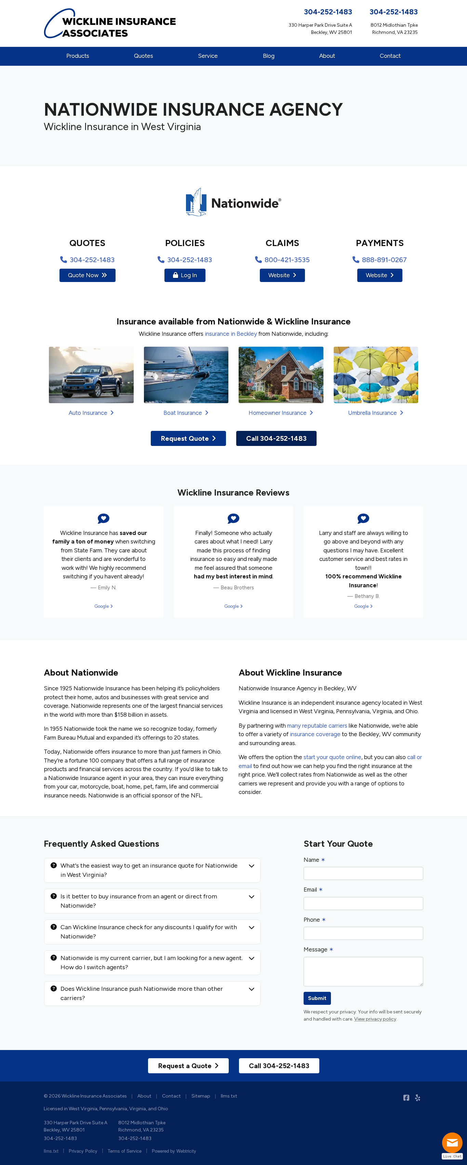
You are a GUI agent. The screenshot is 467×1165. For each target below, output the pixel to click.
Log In (189, 275)
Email (313, 889)
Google (103, 606)
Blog (269, 55)
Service (208, 55)
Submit (317, 998)
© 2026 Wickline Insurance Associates (85, 1096)
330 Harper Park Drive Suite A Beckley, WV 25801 (75, 1126)
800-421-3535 (287, 260)
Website (279, 275)
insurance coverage (315, 734)
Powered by (174, 1151)
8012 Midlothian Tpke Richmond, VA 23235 (141, 1126)
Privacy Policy (83, 1151)
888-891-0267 (384, 260)
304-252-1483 (328, 12)
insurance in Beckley (231, 333)
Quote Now (83, 275)
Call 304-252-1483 (276, 438)
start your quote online (332, 757)
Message (319, 949)
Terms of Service (125, 1151)
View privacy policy (375, 1019)
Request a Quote (185, 1066)
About (327, 55)
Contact (390, 55)
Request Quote (185, 438)
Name (314, 859)
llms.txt (229, 1096)
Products (77, 55)
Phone (315, 919)
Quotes (143, 55)
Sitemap (200, 1096)
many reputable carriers (317, 725)
